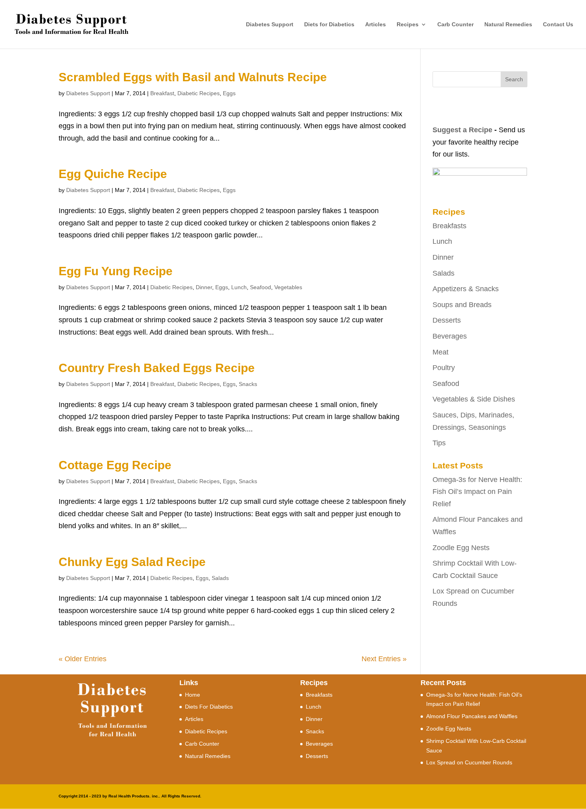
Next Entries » (384, 659)
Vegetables (288, 287)
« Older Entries (82, 659)
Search (514, 79)
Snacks (248, 384)
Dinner (204, 287)
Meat (440, 352)
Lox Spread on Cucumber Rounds (469, 762)
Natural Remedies (508, 24)
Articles (375, 24)
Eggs (229, 93)
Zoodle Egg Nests (461, 548)
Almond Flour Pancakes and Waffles (471, 716)
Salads (220, 578)
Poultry (444, 368)
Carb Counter (455, 24)
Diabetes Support (269, 24)
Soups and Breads (462, 305)
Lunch (239, 287)
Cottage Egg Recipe (115, 465)
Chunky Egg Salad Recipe (132, 561)
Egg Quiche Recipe (113, 173)
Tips (439, 443)
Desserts (447, 320)
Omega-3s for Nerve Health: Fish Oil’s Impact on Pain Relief (477, 492)
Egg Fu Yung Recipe (116, 271)
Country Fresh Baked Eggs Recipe (157, 367)
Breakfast (162, 93)
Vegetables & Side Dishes (474, 399)
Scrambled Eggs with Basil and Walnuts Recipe (193, 77)
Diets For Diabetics (209, 706)
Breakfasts (449, 226)
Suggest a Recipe (462, 130)
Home (192, 694)
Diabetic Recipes (198, 93)
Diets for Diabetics (329, 24)
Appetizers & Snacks (466, 289)
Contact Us (558, 24)
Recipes (408, 24)
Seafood (260, 287)
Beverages (450, 336)
